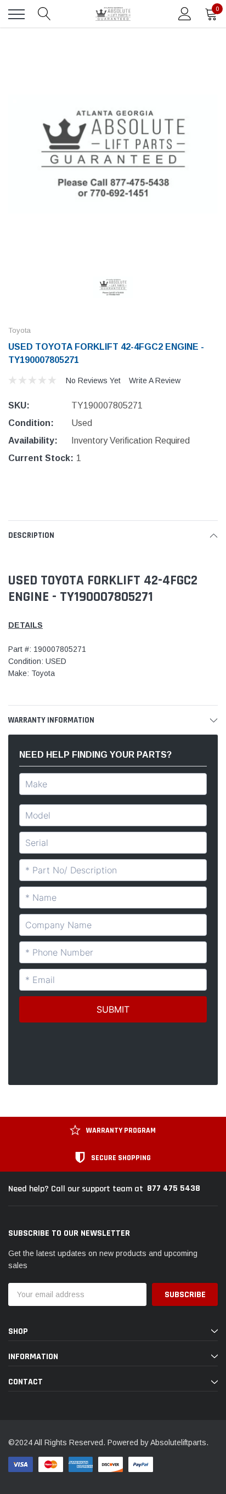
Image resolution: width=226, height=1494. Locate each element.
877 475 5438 (173, 1188)
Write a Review (154, 380)
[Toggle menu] (16, 14)
